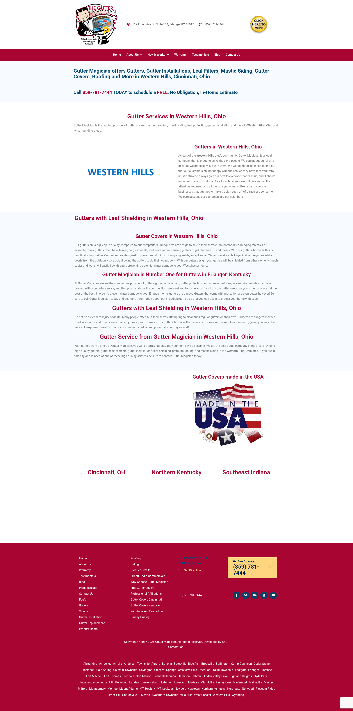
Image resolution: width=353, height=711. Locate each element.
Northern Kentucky (213, 688)
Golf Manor (143, 676)
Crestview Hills (187, 670)
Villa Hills (186, 695)
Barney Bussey (140, 617)
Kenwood (121, 682)
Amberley (105, 663)
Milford (82, 688)
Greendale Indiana (164, 676)
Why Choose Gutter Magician (149, 582)
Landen (134, 682)
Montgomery (97, 688)
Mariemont (240, 682)
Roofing (136, 558)
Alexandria (90, 663)
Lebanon (166, 682)
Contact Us (233, 54)
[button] (134, 55)
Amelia (117, 663)
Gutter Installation (90, 617)
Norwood (248, 688)
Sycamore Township (165, 695)
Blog (217, 54)
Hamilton (184, 676)
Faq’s (82, 599)
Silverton (144, 695)
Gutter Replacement (92, 623)
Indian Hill (106, 682)
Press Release (88, 588)
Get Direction (192, 570)
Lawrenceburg (150, 682)
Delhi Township (223, 670)
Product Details (140, 570)
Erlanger (253, 670)
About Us (132, 54)
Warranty (180, 54)
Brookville (207, 663)
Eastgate (240, 670)
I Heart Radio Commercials (148, 576)
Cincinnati (88, 670)
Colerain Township (125, 670)
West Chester (202, 695)
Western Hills (221, 695)
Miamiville (207, 682)
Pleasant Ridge (265, 688)
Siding (135, 564)
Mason (268, 682)
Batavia (167, 663)
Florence (266, 670)
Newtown (194, 688)
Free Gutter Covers (142, 588)
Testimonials (200, 54)
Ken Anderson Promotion (147, 611)
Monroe (112, 688)
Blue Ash (193, 663)
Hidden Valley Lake (215, 676)
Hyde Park (260, 676)
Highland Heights (240, 676)
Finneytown (223, 682)
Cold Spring (103, 670)
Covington (145, 670)
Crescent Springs (165, 670)
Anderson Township (137, 663)
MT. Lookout (165, 688)
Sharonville (129, 695)
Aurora (155, 663)
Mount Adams (128, 688)
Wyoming (238, 695)
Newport (180, 688)
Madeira (193, 682)
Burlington (222, 663)
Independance (89, 682)
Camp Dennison (241, 663)
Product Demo (88, 629)
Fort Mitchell (94, 676)
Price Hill (114, 695)
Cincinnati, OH (106, 472)
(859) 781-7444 (190, 595)
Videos (83, 611)
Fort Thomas (112, 676)
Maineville (255, 682)
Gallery (83, 605)
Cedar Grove (262, 663)
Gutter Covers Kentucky (146, 605)
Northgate (233, 688)
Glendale (128, 676)
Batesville (180, 663)
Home (117, 54)
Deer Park (205, 670)
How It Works (156, 54)
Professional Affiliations (146, 593)
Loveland (180, 682)
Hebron (196, 676)
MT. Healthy (147, 688)
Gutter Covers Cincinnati (146, 599)
